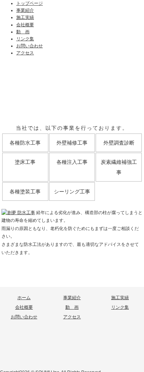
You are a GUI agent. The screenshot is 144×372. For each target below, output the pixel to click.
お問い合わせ (29, 45)
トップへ (72, 281)
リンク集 (25, 38)
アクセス (25, 52)
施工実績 (25, 17)
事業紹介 (25, 10)
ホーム (24, 297)
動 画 (23, 31)
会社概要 (25, 24)
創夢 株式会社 (72, 350)
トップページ (29, 3)
